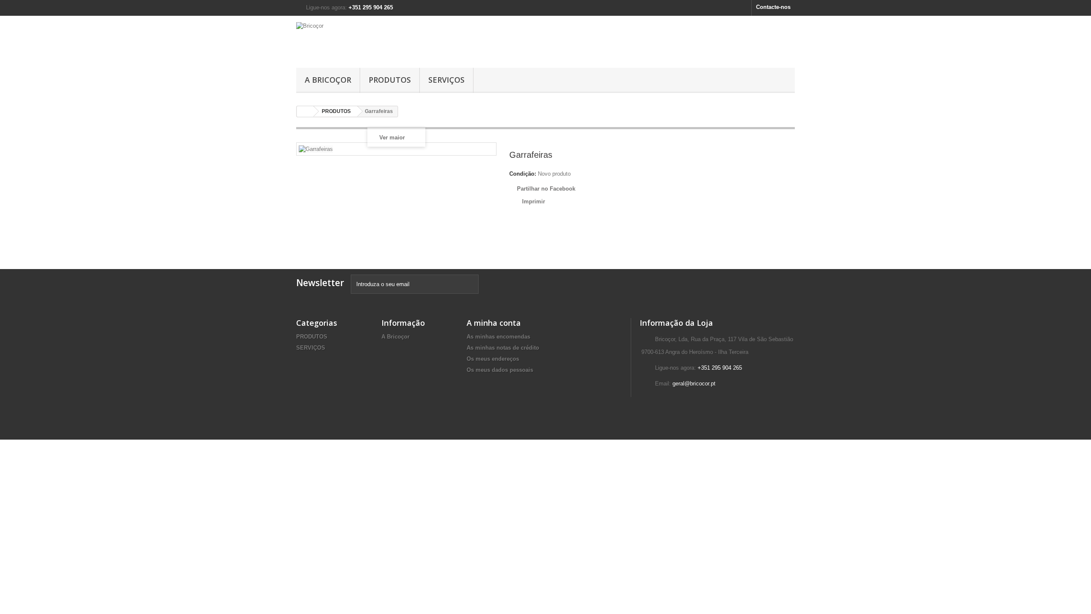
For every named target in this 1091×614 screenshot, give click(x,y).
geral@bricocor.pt (694, 383)
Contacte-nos (773, 7)
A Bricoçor (328, 80)
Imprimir (533, 201)
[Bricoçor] (375, 39)
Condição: (522, 174)
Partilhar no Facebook (546, 188)
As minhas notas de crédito (503, 348)
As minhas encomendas (498, 336)
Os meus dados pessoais (500, 370)
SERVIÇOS (446, 80)
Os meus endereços (493, 359)
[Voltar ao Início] (305, 111)
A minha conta (494, 323)
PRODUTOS (390, 80)
